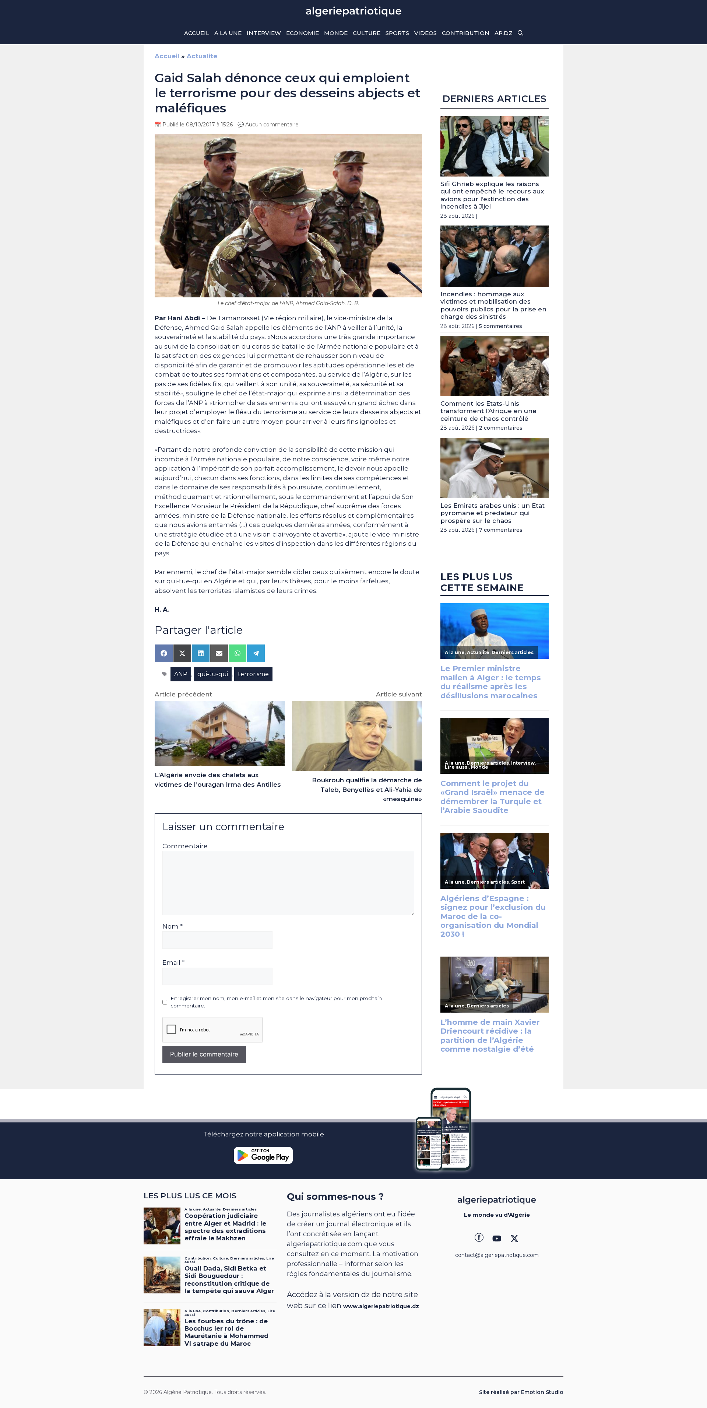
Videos (425, 32)
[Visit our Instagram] (497, 1238)
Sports (397, 32)
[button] (520, 33)
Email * (173, 962)
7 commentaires (501, 530)
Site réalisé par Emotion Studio (521, 1392)
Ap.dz (504, 32)
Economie (302, 32)
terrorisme (253, 674)
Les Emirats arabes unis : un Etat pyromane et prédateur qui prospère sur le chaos (492, 513)
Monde (336, 32)
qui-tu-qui (212, 674)
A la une (228, 32)
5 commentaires (500, 325)
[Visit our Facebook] (479, 1238)
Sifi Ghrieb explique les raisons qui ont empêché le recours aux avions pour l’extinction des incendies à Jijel (492, 195)
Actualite (202, 56)
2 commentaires (501, 428)
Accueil (196, 32)
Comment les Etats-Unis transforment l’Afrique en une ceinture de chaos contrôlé (488, 411)
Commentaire (185, 846)
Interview (264, 32)
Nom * (172, 926)
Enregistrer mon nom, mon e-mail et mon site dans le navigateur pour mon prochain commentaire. (276, 1002)
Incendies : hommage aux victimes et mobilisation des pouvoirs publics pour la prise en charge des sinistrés (493, 305)
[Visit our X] (514, 1238)
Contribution (465, 32)
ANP (180, 674)
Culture (366, 32)
